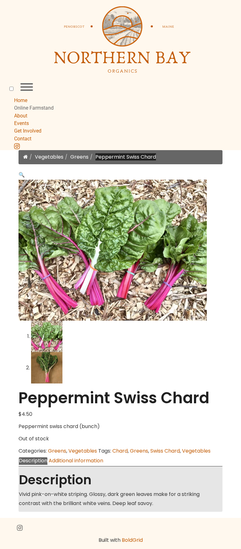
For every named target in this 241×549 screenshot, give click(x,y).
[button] (22, 174)
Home (20, 100)
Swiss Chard (165, 450)
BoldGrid (132, 540)
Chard (120, 450)
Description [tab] (33, 460)
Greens (79, 156)
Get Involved (27, 131)
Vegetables (49, 156)
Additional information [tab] (76, 460)
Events (21, 123)
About (20, 116)
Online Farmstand (34, 108)
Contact (22, 139)
